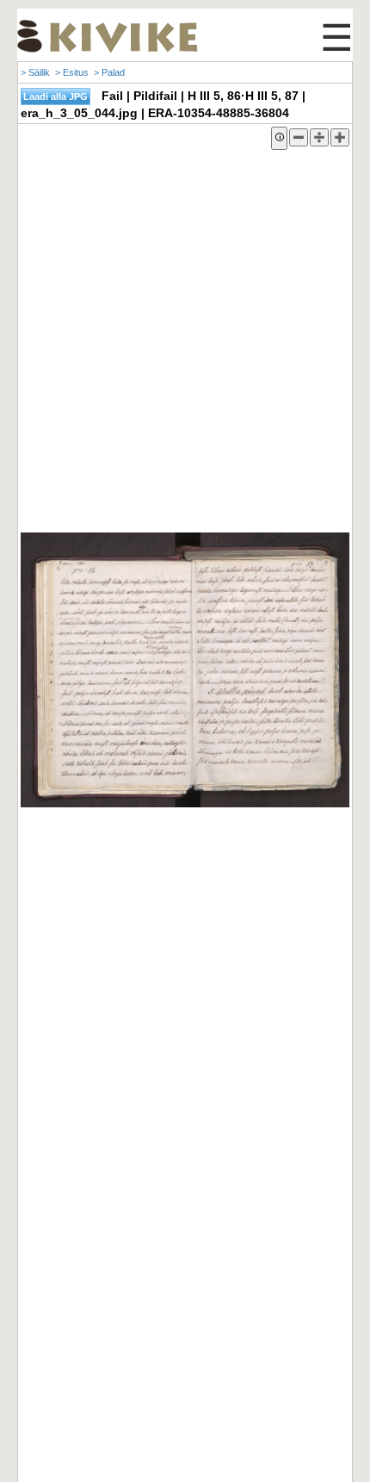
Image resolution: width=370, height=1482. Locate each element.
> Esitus (72, 72)
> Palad (109, 72)
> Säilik (35, 72)
